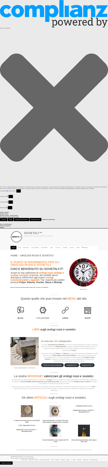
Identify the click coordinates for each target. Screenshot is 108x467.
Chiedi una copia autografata (52, 365)
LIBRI (77, 247)
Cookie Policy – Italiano (33, 459)
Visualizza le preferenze (21, 219)
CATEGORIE (44, 247)
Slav (47, 282)
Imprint (2, 227)
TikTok (52, 459)
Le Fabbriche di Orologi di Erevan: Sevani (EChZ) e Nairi (27, 421)
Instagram (57, 459)
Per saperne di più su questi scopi (9, 217)
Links (51, 247)
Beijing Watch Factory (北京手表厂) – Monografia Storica (26, 430)
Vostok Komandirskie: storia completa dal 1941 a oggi (55, 440)
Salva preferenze (35, 219)
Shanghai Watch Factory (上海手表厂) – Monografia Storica (84, 411)
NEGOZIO (26, 247)
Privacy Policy (24, 459)
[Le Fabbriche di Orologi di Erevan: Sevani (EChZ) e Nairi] (27, 411)
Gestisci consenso (6, 463)
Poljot (22, 282)
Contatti (65, 247)
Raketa (31, 282)
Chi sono (57, 247)
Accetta (4, 219)
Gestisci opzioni (4, 212)
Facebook (63, 459)
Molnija (58, 282)
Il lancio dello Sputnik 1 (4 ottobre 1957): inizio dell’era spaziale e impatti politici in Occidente (55, 421)
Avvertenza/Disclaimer (44, 459)
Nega (10, 219)
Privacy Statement (5, 226)
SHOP (87, 318)
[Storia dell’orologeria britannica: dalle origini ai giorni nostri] (84, 431)
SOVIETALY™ (33, 233)
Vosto (39, 282)
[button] (54, 107)
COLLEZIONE (35, 247)
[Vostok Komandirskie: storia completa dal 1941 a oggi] (55, 431)
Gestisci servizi (4, 214)
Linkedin (68, 459)
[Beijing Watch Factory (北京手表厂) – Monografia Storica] (26, 426)
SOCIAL (72, 247)
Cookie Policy (85, 459)
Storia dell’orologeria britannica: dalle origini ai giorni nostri (83, 440)
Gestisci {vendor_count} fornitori (9, 215)
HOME (13, 247)
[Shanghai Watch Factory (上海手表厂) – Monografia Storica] (84, 406)
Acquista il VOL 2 (87, 365)
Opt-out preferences (6, 224)
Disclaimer (79, 459)
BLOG (19, 247)
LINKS (65, 318)
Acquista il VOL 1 (71, 365)
